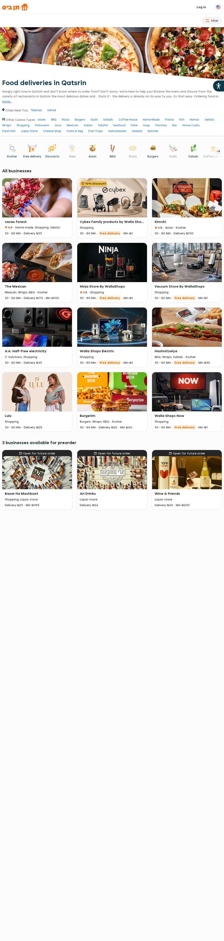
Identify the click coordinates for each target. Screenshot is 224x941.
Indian (88, 125)
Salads (108, 119)
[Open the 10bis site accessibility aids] (218, 85)
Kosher (12, 156)
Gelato (209, 119)
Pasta (169, 119)
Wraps (6, 125)
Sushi (94, 119)
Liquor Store (29, 131)
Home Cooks (191, 125)
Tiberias (36, 110)
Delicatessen (117, 131)
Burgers (80, 119)
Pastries (161, 125)
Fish (181, 119)
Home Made (151, 119)
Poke (134, 125)
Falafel (103, 125)
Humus (194, 119)
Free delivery (32, 156)
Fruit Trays (95, 131)
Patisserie (42, 125)
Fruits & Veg (75, 131)
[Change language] (218, 7)
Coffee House (128, 119)
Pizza (65, 119)
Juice (57, 125)
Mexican (72, 125)
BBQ (53, 119)
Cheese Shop (52, 131)
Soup (146, 125)
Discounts (52, 156)
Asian (42, 119)
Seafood (119, 125)
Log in (201, 7)
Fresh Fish (9, 131)
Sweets (137, 131)
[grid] (112, 322)
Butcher (153, 131)
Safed (51, 110)
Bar (174, 125)
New (72, 156)
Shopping (23, 125)
